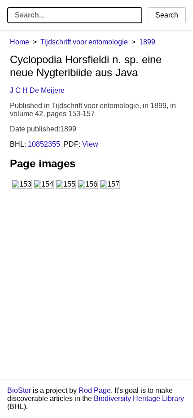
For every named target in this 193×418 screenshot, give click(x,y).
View (90, 144)
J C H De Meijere (37, 90)
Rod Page (95, 390)
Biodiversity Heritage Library (139, 398)
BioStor (19, 390)
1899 (147, 42)
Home (19, 42)
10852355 (44, 144)
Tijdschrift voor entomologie (84, 42)
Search (166, 15)
